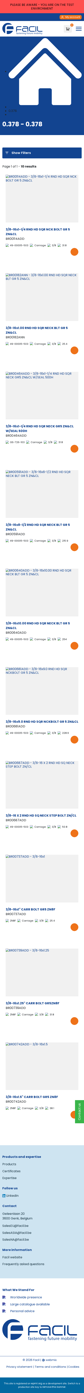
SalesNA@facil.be (15, 1239)
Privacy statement (19, 1367)
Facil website (12, 1257)
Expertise (9, 1178)
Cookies (73, 1367)
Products (9, 1164)
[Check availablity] (74, 252)
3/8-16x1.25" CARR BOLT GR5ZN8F (32, 1003)
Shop (12, 107)
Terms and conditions (50, 1367)
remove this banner (53, 1387)
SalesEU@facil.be (15, 1226)
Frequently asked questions (23, 1264)
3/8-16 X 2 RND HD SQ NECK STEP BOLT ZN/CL (41, 815)
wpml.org (36, 1383)
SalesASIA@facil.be (16, 1233)
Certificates (11, 1171)
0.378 (13, 114)
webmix (51, 1360)
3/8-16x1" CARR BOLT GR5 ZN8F (30, 909)
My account (72, 17)
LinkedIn (12, 1195)
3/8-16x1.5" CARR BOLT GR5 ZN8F (32, 1097)
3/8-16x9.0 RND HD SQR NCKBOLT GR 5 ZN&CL (42, 721)
